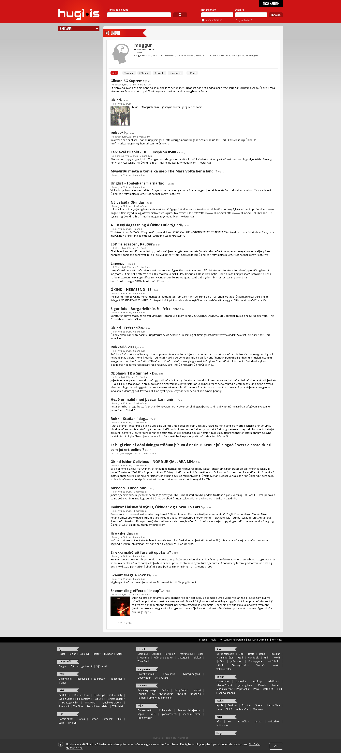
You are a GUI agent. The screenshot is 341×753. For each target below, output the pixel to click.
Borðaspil (99, 695)
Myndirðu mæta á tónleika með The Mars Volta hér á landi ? (164, 171)
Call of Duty (115, 695)
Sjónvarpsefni (169, 714)
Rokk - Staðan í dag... (129, 418)
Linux (219, 709)
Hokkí (277, 657)
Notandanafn (208, 9)
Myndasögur (166, 694)
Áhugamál (66, 28)
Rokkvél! (118, 132)
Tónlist (220, 676)
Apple (219, 705)
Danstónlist (222, 681)
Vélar (219, 716)
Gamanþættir (145, 710)
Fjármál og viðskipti (82, 666)
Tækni (220, 700)
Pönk (256, 689)
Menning (142, 685)
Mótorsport (223, 725)
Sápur (141, 714)
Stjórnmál (101, 666)
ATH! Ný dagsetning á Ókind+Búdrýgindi (146, 225)
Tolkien (142, 697)
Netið (180, 55)
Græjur (259, 705)
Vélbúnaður (118, 155)
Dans (262, 654)
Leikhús (142, 694)
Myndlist (181, 694)
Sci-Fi (153, 714)
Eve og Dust (238, 55)
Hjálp (213, 639)
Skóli (119, 719)
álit (192, 72)
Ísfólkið (197, 690)
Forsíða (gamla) (120, 453)
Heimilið (144, 657)
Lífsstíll (141, 649)
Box (241, 654)
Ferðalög (170, 654)
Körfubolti (273, 661)
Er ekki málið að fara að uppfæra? (141, 552)
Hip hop (257, 681)
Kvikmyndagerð (191, 674)
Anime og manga (147, 690)
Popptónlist (242, 689)
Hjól (266, 657)
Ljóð (152, 694)
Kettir (119, 654)
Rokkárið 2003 (123, 347)
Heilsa (200, 654)
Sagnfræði (99, 678)
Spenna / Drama (191, 714)
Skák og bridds (240, 665)
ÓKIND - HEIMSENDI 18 (131, 289)
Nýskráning (271, 3)
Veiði (275, 665)
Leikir (62, 690)
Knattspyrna (255, 661)
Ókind (116, 99)
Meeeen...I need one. (129, 487)
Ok (276, 746)
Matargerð (183, 657)
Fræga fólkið (186, 654)
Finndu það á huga (118, 9)
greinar (129, 72)
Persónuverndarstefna (232, 639)
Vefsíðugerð (252, 55)
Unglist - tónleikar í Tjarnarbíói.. (139, 183)
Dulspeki (156, 654)
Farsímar (232, 705)
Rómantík (107, 719)
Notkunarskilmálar (258, 639)
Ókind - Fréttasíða (127, 327)
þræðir (144, 72)
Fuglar (72, 654)
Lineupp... (119, 263)
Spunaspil (64, 706)
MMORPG (170, 55)
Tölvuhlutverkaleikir (98, 706)
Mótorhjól (273, 721)
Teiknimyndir (145, 717)
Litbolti (220, 665)
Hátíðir (81, 719)
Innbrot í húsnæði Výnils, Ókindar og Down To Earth (157, 507)
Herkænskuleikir (116, 699)
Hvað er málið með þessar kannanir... (143, 399)
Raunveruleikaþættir (189, 710)
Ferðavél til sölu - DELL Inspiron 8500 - (144, 152)
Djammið (143, 654)
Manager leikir (70, 702)
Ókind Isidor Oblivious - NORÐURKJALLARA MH (152, 461)
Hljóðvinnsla (168, 674)
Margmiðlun (144, 669)
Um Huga (277, 639)
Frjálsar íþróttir (224, 657)
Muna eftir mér (214, 19)
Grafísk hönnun (146, 674)
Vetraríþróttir (223, 669)
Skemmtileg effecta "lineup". (136, 590)
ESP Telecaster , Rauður (132, 244)
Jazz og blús (245, 685)
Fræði (62, 674)
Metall (216, 55)
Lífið (61, 714)
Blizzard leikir (81, 695)
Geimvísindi (65, 678)
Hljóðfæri (189, 55)
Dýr (61, 649)
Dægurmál (65, 661)
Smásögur (158, 55)
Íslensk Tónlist (224, 685)
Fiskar (62, 654)
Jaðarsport (236, 661)
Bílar (219, 721)
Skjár (140, 705)
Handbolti (253, 657)
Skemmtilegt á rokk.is (130, 575)
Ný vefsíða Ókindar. (128, 202)
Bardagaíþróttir (225, 654)
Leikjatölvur (273, 705)
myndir (159, 72)
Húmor (94, 719)
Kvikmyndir (165, 710)
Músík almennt (224, 689)
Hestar (96, 654)
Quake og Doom (111, 702)
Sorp (148, 55)
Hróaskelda (121, 533)
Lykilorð (239, 9)
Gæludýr (84, 654)
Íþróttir (220, 661)
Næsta (128, 623)
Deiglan (63, 666)
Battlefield (64, 695)
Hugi (219, 733)
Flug (230, 721)
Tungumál (116, 678)
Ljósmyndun (144, 677)
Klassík (262, 685)
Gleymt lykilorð (244, 20)
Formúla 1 (243, 721)
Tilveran (72, 722)
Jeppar (258, 721)
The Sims (78, 706)
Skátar (197, 657)
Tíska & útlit (144, 661)
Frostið (203, 639)
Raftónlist (268, 689)
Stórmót (260, 665)
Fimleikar (275, 654)
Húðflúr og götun (163, 657)
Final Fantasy (82, 699)
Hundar (108, 654)
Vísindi (62, 682)
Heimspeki (83, 678)
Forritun (207, 55)
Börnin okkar (66, 719)
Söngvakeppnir (226, 693)
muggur (143, 45)
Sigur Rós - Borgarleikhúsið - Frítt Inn (144, 308)
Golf (240, 657)
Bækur (165, 690)
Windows (258, 709)
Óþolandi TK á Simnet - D (133, 373)
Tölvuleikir (118, 706)
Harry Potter (181, 690)
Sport (219, 649)
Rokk (198, 55)
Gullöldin (241, 681)
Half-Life (225, 55)
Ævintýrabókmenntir (160, 697)
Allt (114, 72)
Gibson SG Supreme (128, 80)
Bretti (251, 654)
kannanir (175, 72)
